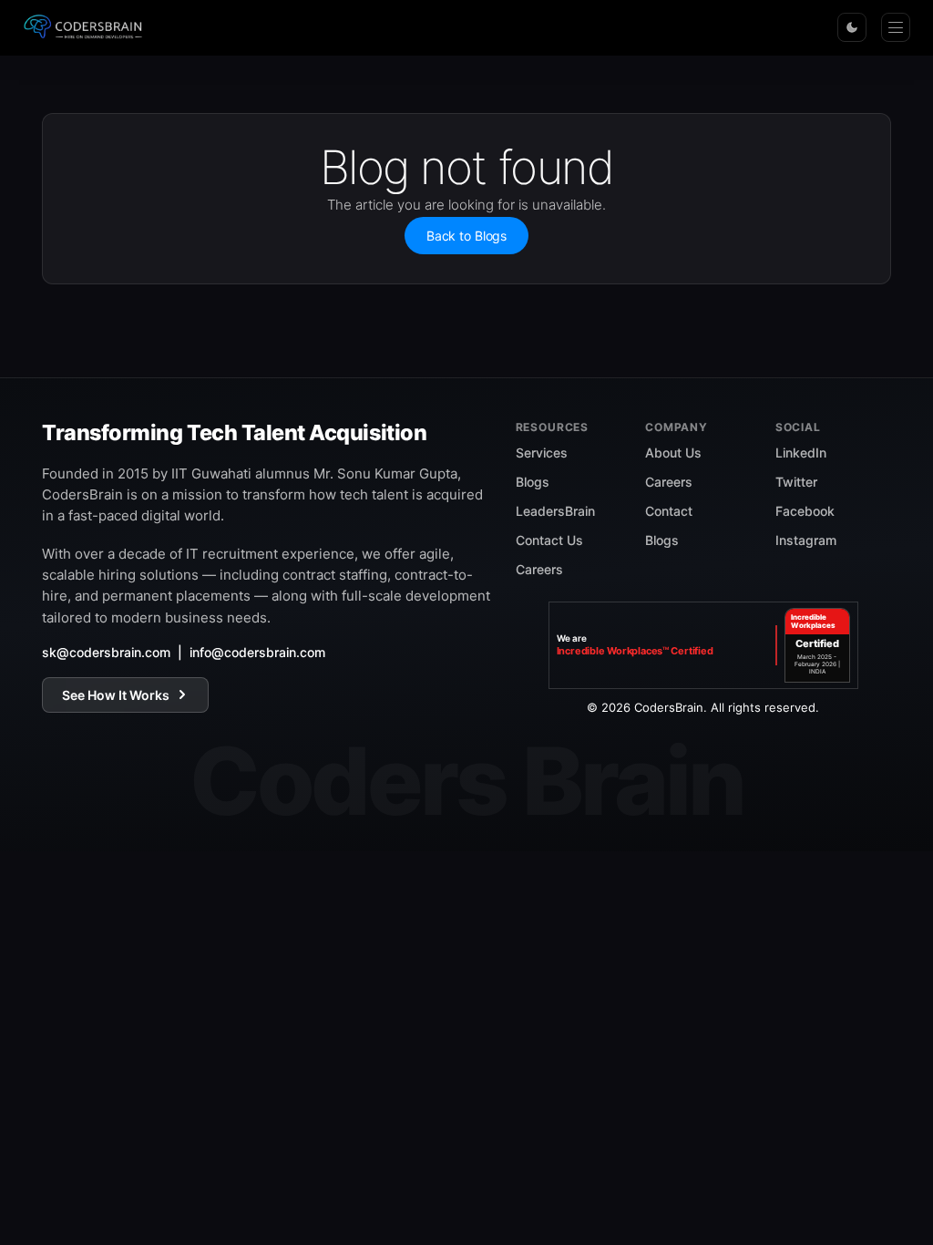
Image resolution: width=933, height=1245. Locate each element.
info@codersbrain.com (257, 652)
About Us (673, 452)
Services (542, 452)
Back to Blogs (466, 235)
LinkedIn (800, 452)
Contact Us (549, 540)
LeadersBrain (555, 511)
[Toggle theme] (851, 27)
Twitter (796, 481)
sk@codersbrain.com (106, 652)
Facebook (805, 511)
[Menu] (895, 27)
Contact (668, 511)
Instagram (805, 540)
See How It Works (115, 695)
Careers (539, 569)
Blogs (532, 481)
